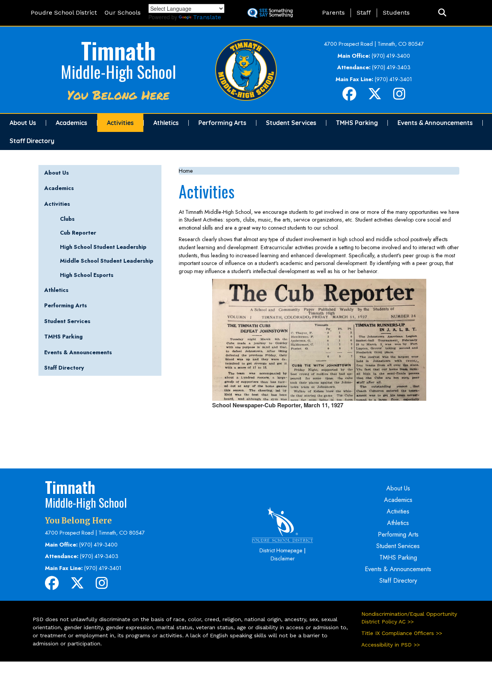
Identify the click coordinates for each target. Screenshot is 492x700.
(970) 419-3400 (391, 56)
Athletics (166, 123)
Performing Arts (222, 123)
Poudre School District (64, 12)
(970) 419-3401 (393, 79)
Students (396, 12)
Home (186, 171)
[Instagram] (399, 97)
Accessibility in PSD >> (390, 645)
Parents (333, 12)
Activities (120, 123)
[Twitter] (375, 97)
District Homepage (281, 550)
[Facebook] (349, 97)
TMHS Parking (357, 123)
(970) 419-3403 (391, 67)
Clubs (67, 219)
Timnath (118, 50)
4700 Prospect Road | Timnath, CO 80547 (374, 44)
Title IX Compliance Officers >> (401, 633)
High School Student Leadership (103, 247)
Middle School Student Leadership (106, 261)
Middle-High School (118, 71)
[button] (442, 13)
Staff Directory (32, 141)
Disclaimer (283, 558)
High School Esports (86, 275)
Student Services (291, 123)
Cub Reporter (78, 233)
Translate (207, 17)
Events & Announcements (435, 123)
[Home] (246, 69)
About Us (23, 123)
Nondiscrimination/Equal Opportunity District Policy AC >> (409, 618)
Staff (364, 12)
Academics (71, 123)
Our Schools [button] (123, 12)
